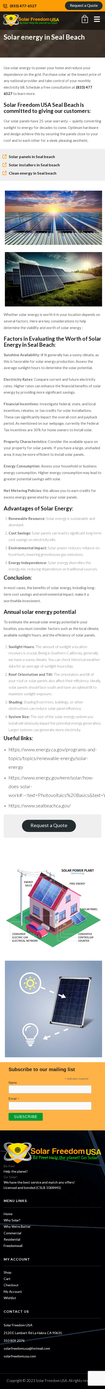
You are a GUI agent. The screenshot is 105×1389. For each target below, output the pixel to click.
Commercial (12, 1233)
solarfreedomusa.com (20, 1356)
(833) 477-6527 (23, 6)
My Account (13, 1291)
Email (14, 1099)
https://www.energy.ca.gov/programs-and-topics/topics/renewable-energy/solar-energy (53, 758)
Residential (12, 1239)
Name (13, 1082)
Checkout (11, 1285)
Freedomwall (13, 1246)
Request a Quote (84, 5)
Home (8, 1214)
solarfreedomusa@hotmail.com (27, 1348)
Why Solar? (12, 1220)
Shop (7, 1272)
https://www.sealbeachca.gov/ (40, 805)
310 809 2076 (14, 1340)
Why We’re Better (17, 1226)
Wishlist (10, 1298)
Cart (7, 1279)
